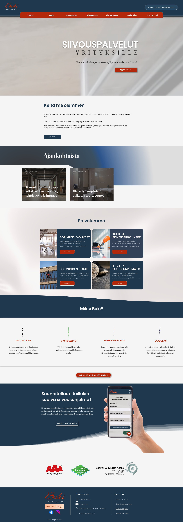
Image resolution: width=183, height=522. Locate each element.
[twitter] (57, 512)
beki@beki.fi (83, 504)
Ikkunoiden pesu (122, 509)
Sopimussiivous (122, 499)
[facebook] (51, 512)
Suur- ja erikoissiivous (124, 504)
